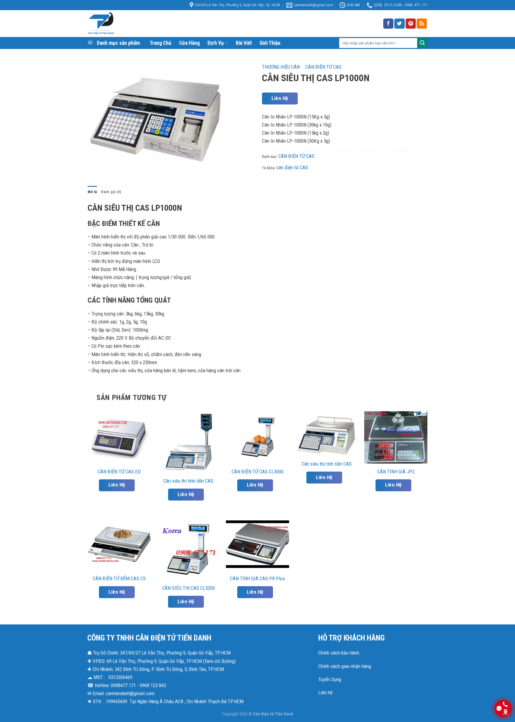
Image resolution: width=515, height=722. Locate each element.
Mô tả (92, 192)
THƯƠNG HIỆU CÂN (281, 67)
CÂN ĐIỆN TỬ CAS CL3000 (257, 472)
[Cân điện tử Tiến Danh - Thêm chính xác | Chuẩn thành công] (147, 23)
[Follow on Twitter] (399, 24)
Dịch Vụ (215, 43)
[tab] (92, 192)
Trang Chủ (160, 43)
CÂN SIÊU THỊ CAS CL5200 (188, 588)
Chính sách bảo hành (338, 653)
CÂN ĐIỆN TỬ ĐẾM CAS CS (119, 578)
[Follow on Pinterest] (411, 24)
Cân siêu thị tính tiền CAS (188, 481)
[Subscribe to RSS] (422, 24)
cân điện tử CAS (292, 167)
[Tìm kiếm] (422, 43)
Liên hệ (325, 692)
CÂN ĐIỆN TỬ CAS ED (119, 472)
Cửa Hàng (189, 43)
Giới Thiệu (270, 43)
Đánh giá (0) (111, 192)
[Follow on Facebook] (388, 24)
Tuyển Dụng (329, 679)
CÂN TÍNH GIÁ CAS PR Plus (257, 578)
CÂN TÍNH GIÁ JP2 (396, 472)
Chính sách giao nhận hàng (344, 666)
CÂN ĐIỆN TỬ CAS (323, 67)
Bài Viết (244, 43)
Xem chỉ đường (219, 661)
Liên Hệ (280, 98)
